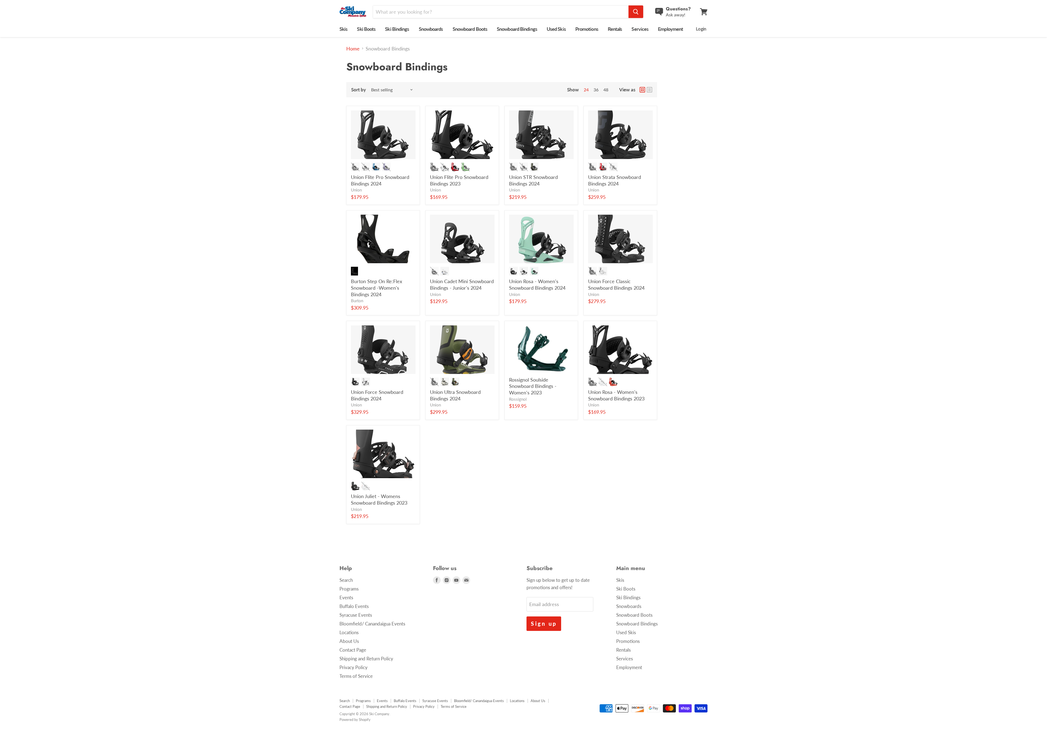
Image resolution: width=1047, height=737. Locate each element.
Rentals (615, 29)
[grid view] (642, 89)
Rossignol (518, 399)
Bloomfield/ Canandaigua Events (372, 624)
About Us (349, 641)
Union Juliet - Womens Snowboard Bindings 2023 (379, 499)
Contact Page (352, 650)
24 (586, 89)
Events (346, 597)
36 (596, 89)
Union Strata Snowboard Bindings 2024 (614, 180)
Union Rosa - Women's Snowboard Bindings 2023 (616, 395)
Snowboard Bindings (517, 29)
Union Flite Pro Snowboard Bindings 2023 (459, 180)
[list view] (649, 89)
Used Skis (556, 29)
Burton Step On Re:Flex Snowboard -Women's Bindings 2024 (376, 287)
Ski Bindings (397, 29)
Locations (349, 632)
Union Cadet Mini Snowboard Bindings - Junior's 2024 (462, 284)
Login (701, 29)
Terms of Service (356, 676)
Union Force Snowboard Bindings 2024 (377, 395)
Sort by (358, 89)
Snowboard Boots (470, 29)
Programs (349, 589)
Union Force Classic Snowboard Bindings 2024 (616, 284)
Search (346, 580)
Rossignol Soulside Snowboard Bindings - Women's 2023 (532, 386)
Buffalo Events (354, 606)
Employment (670, 29)
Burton (357, 300)
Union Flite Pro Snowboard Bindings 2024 (380, 180)
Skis (343, 29)
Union (356, 190)
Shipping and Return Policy (366, 658)
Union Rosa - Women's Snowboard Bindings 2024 (537, 284)
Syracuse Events (355, 615)
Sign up (544, 623)
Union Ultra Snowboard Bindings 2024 (455, 395)
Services (639, 29)
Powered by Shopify (355, 719)
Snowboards (431, 29)
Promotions (586, 29)
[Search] (635, 11)
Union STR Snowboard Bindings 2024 (533, 180)
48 (605, 89)
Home (353, 49)
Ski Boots (366, 29)
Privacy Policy (353, 667)
